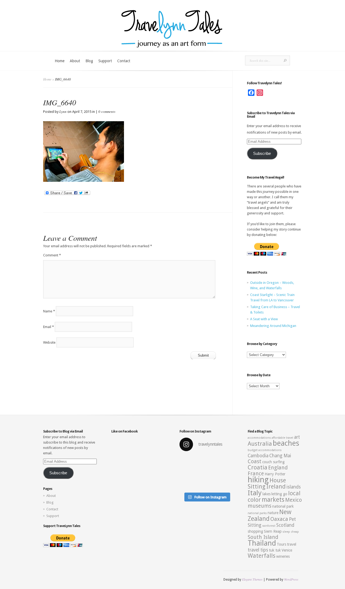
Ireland (276, 486)
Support (105, 61)
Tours (281, 544)
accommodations (259, 438)
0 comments (106, 111)
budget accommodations (265, 450)
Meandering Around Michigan (273, 326)
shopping (255, 531)
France (256, 473)
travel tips (258, 550)
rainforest (268, 526)
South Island (263, 537)
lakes (267, 494)
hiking (258, 479)
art (297, 437)
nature (273, 513)
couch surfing (273, 462)
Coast (254, 461)
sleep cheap (290, 532)
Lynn (63, 111)
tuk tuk (275, 550)
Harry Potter (275, 474)
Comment (52, 255)
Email (48, 327)
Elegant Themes (252, 579)
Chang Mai (280, 455)
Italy (255, 493)
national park (283, 506)
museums (259, 506)
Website (49, 342)
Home (59, 61)
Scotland (285, 525)
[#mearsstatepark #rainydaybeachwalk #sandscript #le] (207, 473)
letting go (279, 494)
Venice (287, 550)
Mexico (293, 500)
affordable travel (282, 438)
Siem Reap (273, 531)
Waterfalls (261, 555)
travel (291, 544)
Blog (89, 61)
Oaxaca (279, 519)
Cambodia (258, 455)
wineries (283, 556)
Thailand (262, 543)
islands (294, 487)
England (278, 468)
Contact (123, 61)
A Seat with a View (264, 319)
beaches (286, 443)
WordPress (291, 579)
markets (273, 499)
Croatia (257, 467)
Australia (260, 443)
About (75, 61)
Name (49, 311)
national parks (257, 513)
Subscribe (262, 153)
